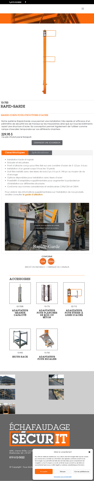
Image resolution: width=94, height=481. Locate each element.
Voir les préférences (81, 471)
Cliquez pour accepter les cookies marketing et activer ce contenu (47, 226)
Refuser (62, 471)
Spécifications (40, 153)
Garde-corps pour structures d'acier (24, 115)
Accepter (43, 471)
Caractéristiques (15, 153)
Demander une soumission (47, 142)
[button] (89, 452)
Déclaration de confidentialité (63, 477)
